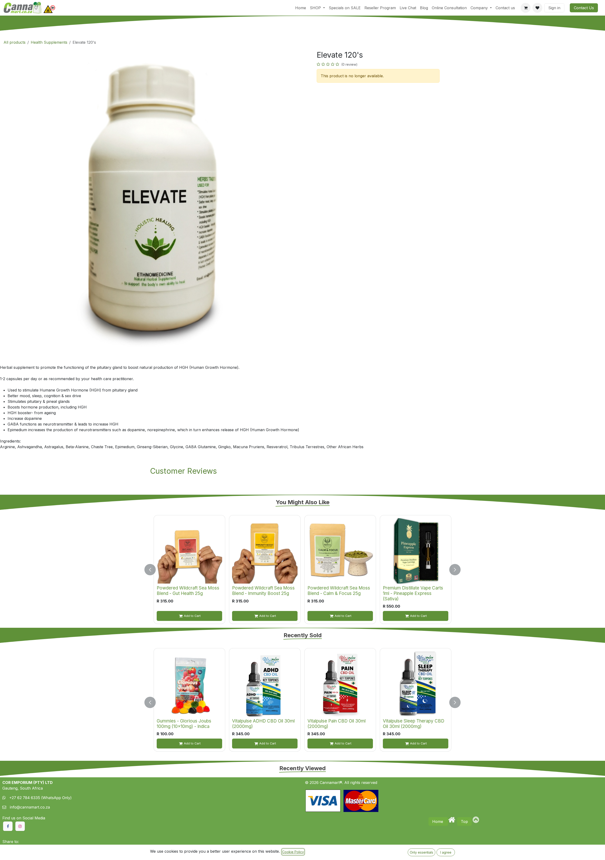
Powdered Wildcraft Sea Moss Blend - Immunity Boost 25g (263, 590)
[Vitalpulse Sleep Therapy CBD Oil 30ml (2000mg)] (415, 684)
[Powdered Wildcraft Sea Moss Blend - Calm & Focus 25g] (340, 551)
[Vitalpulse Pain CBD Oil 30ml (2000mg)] (340, 684)
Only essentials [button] (421, 852)
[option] (302, 569)
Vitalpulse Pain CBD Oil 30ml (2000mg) (336, 723)
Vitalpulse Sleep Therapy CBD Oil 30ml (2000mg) (413, 723)
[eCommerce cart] (526, 8)
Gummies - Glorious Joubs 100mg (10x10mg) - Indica (184, 723)
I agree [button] (445, 852)
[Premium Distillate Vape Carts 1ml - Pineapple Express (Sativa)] (415, 551)
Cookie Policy (293, 852)
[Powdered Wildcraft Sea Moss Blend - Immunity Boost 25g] (265, 551)
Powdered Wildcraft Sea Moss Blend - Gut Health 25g (188, 590)
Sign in (554, 7)
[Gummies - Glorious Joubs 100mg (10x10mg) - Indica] (189, 684)
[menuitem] (300, 8)
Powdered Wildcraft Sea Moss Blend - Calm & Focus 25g (338, 590)
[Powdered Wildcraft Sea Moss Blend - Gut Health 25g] (189, 551)
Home (438, 821)
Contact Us (584, 7)
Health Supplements (49, 42)
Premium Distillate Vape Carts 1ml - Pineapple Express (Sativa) (413, 593)
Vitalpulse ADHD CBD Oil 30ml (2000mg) (263, 723)
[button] (153, 569)
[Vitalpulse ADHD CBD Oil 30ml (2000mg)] (265, 684)
